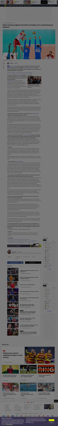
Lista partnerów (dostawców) (30, 422)
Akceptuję (51, 420)
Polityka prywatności (9, 424)
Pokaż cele (51, 422)
